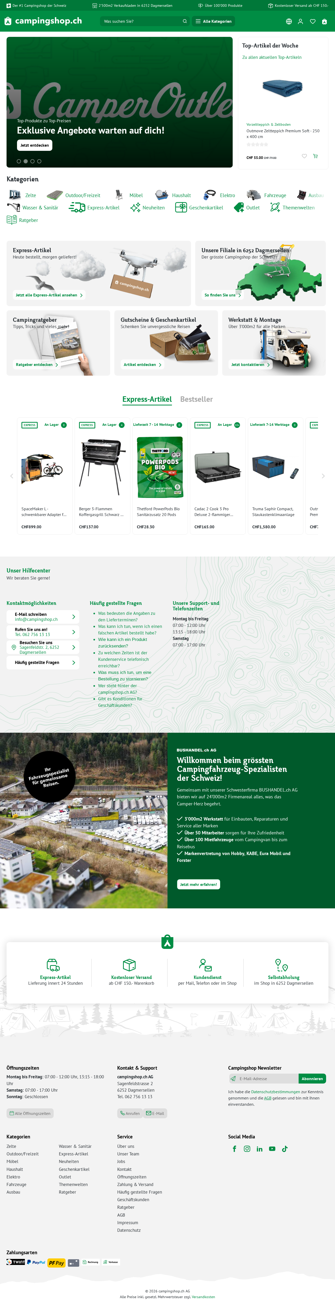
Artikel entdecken (140, 364)
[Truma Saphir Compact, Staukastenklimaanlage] (275, 476)
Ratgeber (28, 220)
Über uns (125, 1146)
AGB (267, 1098)
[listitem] (44, 476)
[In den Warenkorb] (315, 156)
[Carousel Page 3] (32, 161)
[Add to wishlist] (304, 156)
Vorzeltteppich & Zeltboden (269, 124)
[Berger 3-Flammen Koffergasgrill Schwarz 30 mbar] (102, 476)
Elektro (227, 195)
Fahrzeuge (275, 195)
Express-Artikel (103, 207)
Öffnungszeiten (131, 1177)
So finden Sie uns (221, 294)
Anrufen (132, 1113)
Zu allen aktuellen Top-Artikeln (272, 57)
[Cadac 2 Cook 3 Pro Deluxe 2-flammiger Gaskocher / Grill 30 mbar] (217, 476)
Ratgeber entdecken (35, 364)
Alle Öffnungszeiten (32, 1113)
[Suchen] (185, 21)
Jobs (121, 1161)
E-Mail (157, 1113)
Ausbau (316, 195)
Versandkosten (203, 1296)
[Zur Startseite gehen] (43, 21)
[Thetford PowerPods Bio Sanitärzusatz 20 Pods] (160, 476)
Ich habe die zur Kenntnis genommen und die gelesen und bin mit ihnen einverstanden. (275, 1098)
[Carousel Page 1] (19, 161)
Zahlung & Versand (135, 1184)
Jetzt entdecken (35, 145)
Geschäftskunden (133, 1199)
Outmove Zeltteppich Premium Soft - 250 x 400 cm (283, 133)
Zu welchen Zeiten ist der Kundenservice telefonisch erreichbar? (123, 659)
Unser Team (128, 1154)
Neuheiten (154, 207)
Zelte (30, 195)
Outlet (253, 207)
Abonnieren (312, 1078)
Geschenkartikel (206, 207)
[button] (12, 476)
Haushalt (181, 195)
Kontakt (124, 1169)
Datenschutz (129, 1230)
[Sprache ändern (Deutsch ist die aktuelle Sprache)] (288, 23)
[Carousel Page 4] (39, 161)
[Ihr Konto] (300, 21)
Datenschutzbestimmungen (275, 1091)
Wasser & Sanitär (40, 207)
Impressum (127, 1222)
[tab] (147, 399)
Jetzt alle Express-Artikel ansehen (47, 294)
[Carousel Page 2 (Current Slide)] (26, 161)
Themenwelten (299, 207)
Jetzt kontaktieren (248, 364)
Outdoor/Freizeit (82, 195)
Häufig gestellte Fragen (139, 1192)
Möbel (136, 195)
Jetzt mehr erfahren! (198, 884)
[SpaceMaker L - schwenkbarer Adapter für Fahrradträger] (44, 476)
